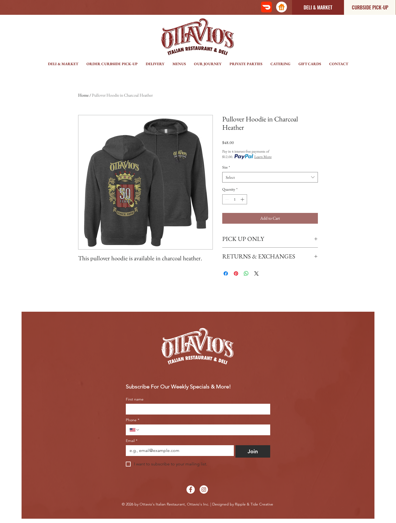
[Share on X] (256, 273)
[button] (155, 64)
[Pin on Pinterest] (236, 273)
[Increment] (242, 199)
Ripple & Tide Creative (254, 504)
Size (226, 167)
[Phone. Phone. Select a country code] (135, 430)
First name (135, 399)
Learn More (263, 156)
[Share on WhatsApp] (246, 273)
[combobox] (270, 177)
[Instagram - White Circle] (204, 489)
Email (131, 440)
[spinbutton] (234, 199)
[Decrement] (226, 199)
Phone (132, 420)
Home (83, 95)
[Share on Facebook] (226, 273)
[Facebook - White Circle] (190, 489)
